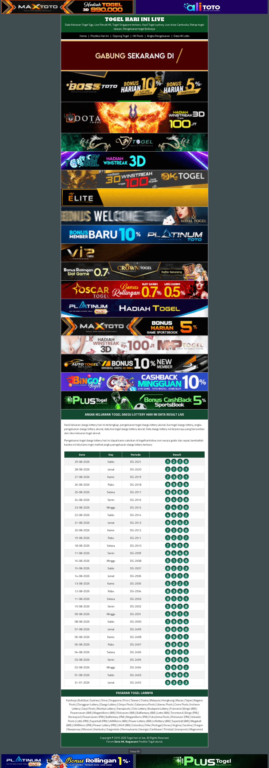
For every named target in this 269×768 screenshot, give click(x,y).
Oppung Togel (121, 36)
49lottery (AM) (161, 721)
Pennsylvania (129, 729)
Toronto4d (177, 713)
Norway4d (74, 717)
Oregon (198, 725)
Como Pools (181, 704)
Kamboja (71, 700)
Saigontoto (113, 729)
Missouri (87, 729)
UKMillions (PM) (82, 725)
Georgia (143, 729)
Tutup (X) (135, 751)
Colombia (137, 725)
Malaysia (155, 700)
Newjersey (74, 729)
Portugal (157, 725)
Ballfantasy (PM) (115, 717)
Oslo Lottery (139, 708)
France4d (175, 708)
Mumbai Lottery (106, 708)
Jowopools (181, 729)
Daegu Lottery (108, 704)
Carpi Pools (88, 708)
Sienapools (123, 708)
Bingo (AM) (189, 708)
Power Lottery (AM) (140, 721)
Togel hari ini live (136, 738)
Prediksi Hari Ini (100, 36)
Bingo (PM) (191, 713)
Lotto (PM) (82, 721)
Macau (179, 700)
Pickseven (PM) (180, 717)
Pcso (126, 700)
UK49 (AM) (124, 725)
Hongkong (168, 700)
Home (83, 36)
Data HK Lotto (181, 36)
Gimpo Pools (125, 704)
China (104, 700)
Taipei (188, 700)
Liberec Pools (165, 704)
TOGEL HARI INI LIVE (134, 19)
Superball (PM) (98, 721)
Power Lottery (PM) (104, 725)
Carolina (187, 725)
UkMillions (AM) (118, 721)
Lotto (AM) (163, 713)
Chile (147, 725)
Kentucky (99, 729)
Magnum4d (196, 729)
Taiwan (135, 700)
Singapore (115, 700)
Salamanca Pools (145, 704)
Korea (167, 725)
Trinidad (168, 729)
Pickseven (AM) (126, 713)
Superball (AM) (180, 721)
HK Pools (138, 36)
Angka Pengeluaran (158, 36)
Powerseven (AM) (81, 713)
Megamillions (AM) (104, 713)
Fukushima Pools (159, 717)
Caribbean (156, 729)
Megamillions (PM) (137, 717)
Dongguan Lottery (88, 704)
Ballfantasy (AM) (145, 713)
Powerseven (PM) (93, 717)
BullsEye (83, 700)
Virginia (176, 725)
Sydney (94, 700)
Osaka (144, 700)
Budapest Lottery (158, 708)
